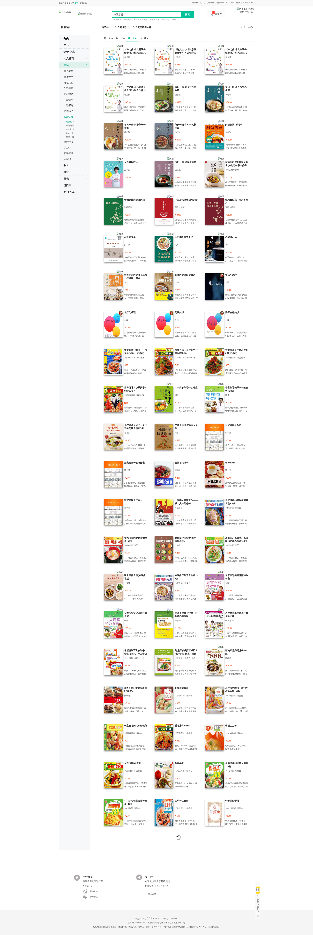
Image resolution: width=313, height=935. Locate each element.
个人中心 (248, 27)
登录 (76, 3)
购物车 (217, 14)
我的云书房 (209, 2)
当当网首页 (197, 2)
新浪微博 (94, 891)
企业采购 (234, 2)
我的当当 (220, 2)
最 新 (131, 38)
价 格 (143, 38)
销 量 (108, 38)
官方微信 (94, 897)
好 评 (119, 38)
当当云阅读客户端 (142, 27)
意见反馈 (152, 894)
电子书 (105, 27)
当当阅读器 (121, 27)
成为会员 (83, 3)
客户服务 (247, 2)
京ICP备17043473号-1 (137, 923)
